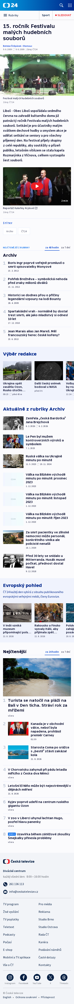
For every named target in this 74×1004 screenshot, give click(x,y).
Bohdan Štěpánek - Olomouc (17, 45)
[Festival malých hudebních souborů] (37, 75)
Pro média (45, 904)
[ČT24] (10, 5)
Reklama (44, 912)
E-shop (7, 950)
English (7, 997)
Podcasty (9, 934)
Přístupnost (48, 997)
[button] (37, 186)
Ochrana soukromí (26, 997)
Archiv (9, 231)
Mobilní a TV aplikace (16, 957)
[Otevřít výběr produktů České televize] (70, 5)
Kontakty (45, 965)
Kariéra (43, 942)
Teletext (8, 927)
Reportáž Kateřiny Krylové (18, 208)
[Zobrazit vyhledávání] (61, 5)
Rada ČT (44, 934)
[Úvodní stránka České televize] (19, 861)
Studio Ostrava (48, 927)
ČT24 (24, 231)
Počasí (7, 942)
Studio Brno (46, 919)
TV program (11, 904)
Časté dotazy (47, 957)
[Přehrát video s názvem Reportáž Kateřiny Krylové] (37, 186)
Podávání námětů (50, 950)
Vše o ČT (8, 965)
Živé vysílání (11, 912)
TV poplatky (11, 919)
